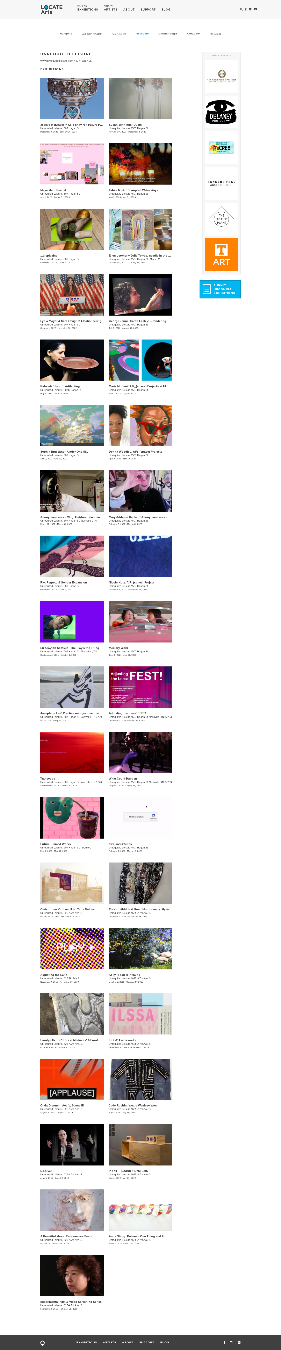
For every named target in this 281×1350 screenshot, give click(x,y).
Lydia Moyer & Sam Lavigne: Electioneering (70, 321)
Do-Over (46, 1171)
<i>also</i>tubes (120, 844)
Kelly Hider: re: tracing (124, 974)
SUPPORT (148, 9)
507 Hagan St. (83, 61)
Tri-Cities (215, 33)
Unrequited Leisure (51, 128)
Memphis (65, 33)
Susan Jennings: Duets (125, 124)
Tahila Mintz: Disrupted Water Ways (133, 190)
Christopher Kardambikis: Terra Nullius (67, 909)
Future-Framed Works (55, 844)
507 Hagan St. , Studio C (146, 259)
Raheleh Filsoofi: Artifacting (60, 386)
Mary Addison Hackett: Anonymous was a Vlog (141, 517)
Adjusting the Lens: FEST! (127, 713)
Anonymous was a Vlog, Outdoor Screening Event (75, 517)
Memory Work (118, 648)
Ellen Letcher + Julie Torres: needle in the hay (141, 255)
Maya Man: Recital (53, 190)
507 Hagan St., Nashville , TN (80, 520)
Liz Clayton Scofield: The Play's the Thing (69, 648)
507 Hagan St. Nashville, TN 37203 (83, 717)
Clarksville (119, 33)
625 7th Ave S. (72, 978)
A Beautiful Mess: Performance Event (66, 1236)
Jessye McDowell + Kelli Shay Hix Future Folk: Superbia (79, 124)
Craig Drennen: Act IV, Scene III (62, 1105)
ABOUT (129, 9)
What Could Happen (123, 778)
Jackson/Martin (92, 33)
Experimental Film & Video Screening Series (71, 1301)
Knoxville (193, 33)
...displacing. (49, 255)
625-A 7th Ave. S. (73, 913)
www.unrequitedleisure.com (56, 61)
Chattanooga (167, 33)
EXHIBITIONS (87, 9)
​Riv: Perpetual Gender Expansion (63, 582)
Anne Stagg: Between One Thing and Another (141, 1236)
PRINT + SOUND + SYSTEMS (128, 1171)
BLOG (166, 9)
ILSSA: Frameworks (122, 1040)
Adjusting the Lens (53, 974)
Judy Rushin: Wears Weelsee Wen (133, 1105)
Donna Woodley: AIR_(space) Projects (135, 451)
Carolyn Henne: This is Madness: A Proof (69, 1040)
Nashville (142, 33)
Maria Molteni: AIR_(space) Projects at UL (138, 386)
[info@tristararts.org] (255, 9)
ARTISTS (110, 9)
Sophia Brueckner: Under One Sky (64, 451)
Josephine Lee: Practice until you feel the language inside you (84, 713)
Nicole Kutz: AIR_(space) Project (131, 582)
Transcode (47, 778)
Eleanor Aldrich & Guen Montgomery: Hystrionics (143, 909)
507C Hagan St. (73, 390)
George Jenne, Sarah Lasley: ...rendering (137, 321)
